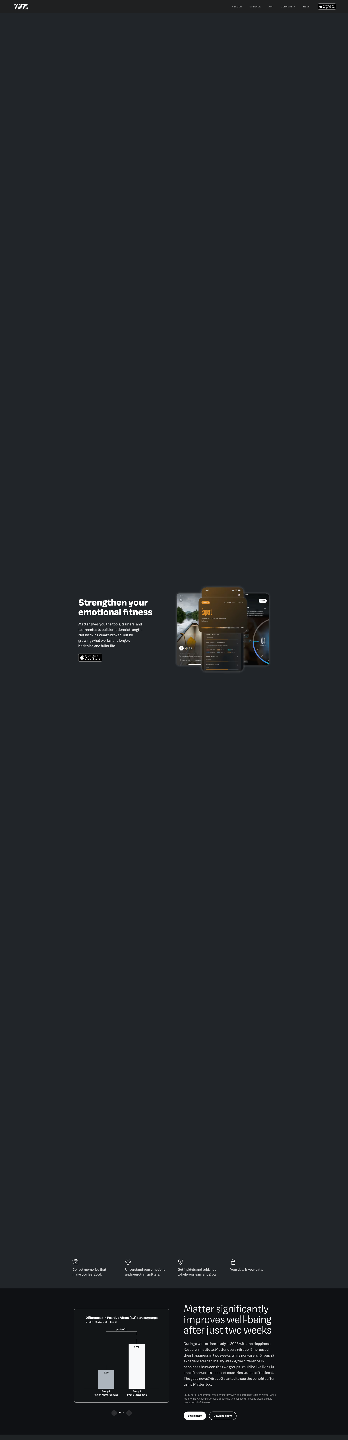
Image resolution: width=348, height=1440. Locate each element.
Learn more (195, 1415)
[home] (21, 6)
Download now (223, 1415)
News (306, 6)
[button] (237, 6)
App (270, 6)
